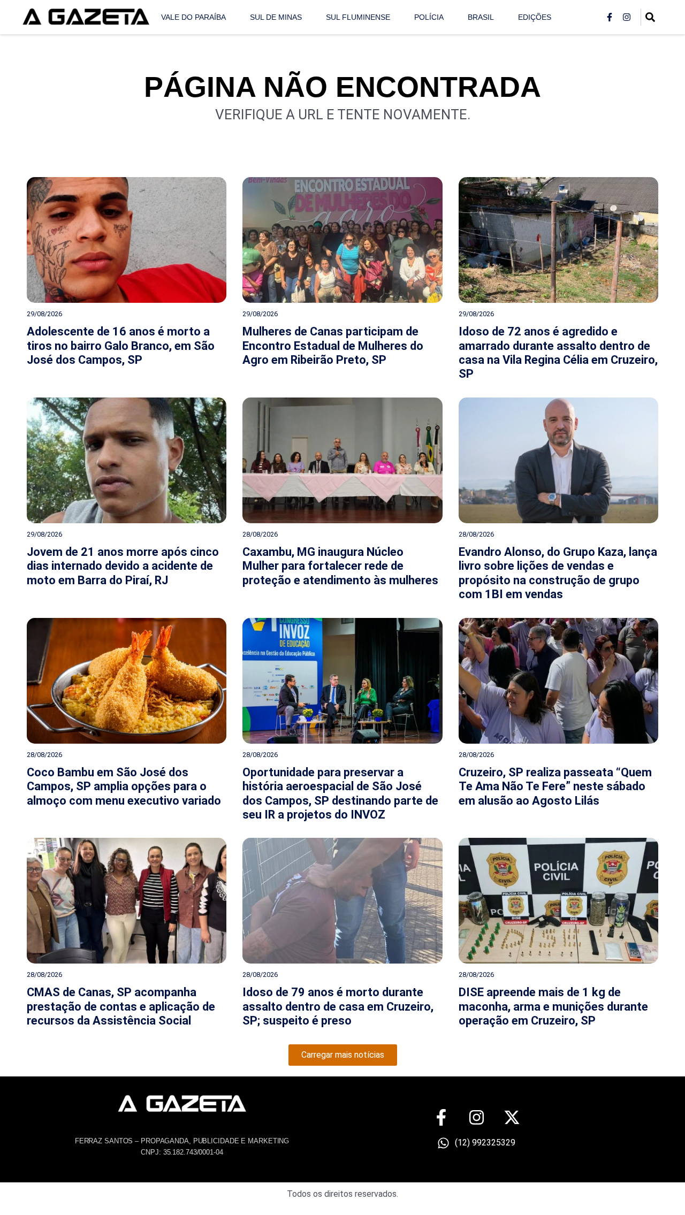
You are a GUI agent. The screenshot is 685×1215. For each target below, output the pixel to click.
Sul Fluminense (358, 17)
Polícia (429, 17)
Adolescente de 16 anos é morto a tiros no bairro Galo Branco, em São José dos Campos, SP (121, 345)
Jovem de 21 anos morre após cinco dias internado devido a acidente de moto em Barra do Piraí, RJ (123, 566)
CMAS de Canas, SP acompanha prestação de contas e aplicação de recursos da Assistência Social (121, 1006)
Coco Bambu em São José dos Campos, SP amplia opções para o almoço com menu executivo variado (124, 786)
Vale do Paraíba (193, 17)
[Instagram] (626, 17)
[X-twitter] (512, 1117)
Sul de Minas (276, 17)
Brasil (481, 17)
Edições (534, 17)
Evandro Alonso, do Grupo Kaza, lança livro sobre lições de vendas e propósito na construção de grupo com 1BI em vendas (558, 573)
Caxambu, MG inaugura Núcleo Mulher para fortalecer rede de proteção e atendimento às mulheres (340, 566)
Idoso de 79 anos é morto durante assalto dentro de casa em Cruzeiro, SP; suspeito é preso (337, 1006)
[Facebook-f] (609, 17)
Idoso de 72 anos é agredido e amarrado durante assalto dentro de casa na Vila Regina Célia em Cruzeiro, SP (558, 352)
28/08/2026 (260, 534)
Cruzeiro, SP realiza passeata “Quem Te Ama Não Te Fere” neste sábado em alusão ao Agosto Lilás (555, 786)
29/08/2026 (44, 314)
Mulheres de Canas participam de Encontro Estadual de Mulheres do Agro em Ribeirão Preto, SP (332, 345)
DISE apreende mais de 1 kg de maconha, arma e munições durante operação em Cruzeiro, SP (553, 1006)
